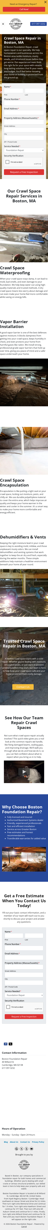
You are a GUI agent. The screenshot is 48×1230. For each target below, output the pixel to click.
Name (7, 86)
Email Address (11, 108)
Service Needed (12, 146)
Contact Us (23, 687)
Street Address (9, 126)
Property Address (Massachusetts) (21, 118)
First (5, 95)
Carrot (24, 1226)
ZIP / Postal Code (10, 142)
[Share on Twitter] (10, 1044)
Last (26, 95)
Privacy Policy (38, 1142)
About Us (14, 1142)
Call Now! (24, 9)
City (5, 134)
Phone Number (12, 99)
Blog (6, 1142)
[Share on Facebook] (5, 1044)
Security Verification (13, 155)
